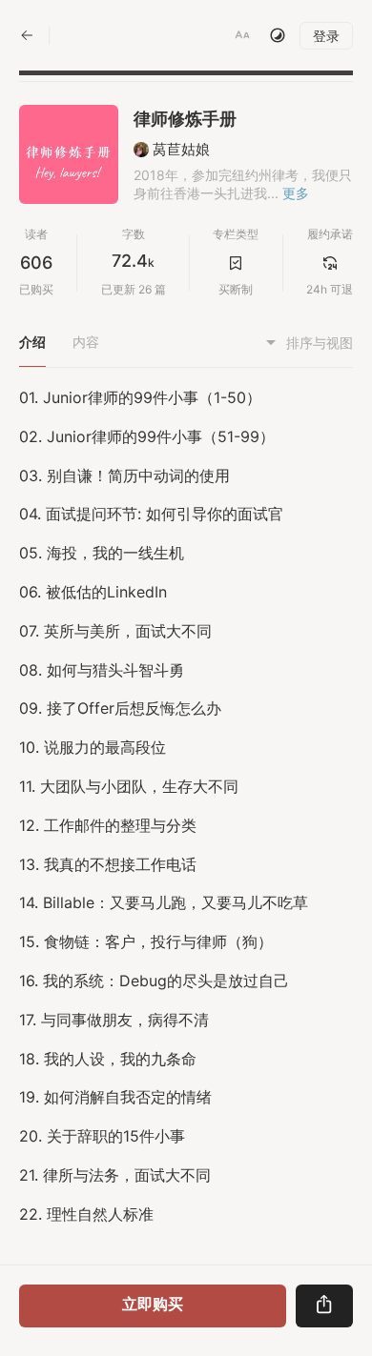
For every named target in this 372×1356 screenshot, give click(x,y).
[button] (242, 35)
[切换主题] (277, 35)
